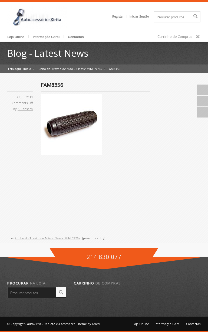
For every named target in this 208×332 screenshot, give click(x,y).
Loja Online (15, 36)
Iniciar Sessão (139, 16)
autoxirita (34, 324)
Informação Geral (167, 324)
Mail (202, 112)
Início (27, 69)
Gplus (202, 101)
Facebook (202, 90)
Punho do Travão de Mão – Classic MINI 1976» (69, 69)
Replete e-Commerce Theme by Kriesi (72, 324)
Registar (118, 16)
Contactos (76, 36)
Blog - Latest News (47, 53)
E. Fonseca (25, 109)
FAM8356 (52, 84)
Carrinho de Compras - (175, 36)
